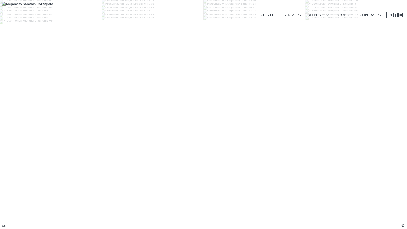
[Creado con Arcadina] (403, 225)
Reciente (265, 15)
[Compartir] (391, 15)
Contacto (370, 15)
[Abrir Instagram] (400, 15)
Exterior (316, 15)
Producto (290, 15)
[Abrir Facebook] (395, 15)
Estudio (342, 15)
